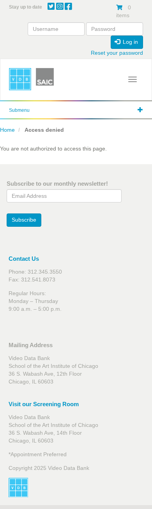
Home (7, 130)
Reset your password (117, 53)
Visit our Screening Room (44, 404)
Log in (129, 42)
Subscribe (24, 220)
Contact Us (24, 258)
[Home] (20, 79)
